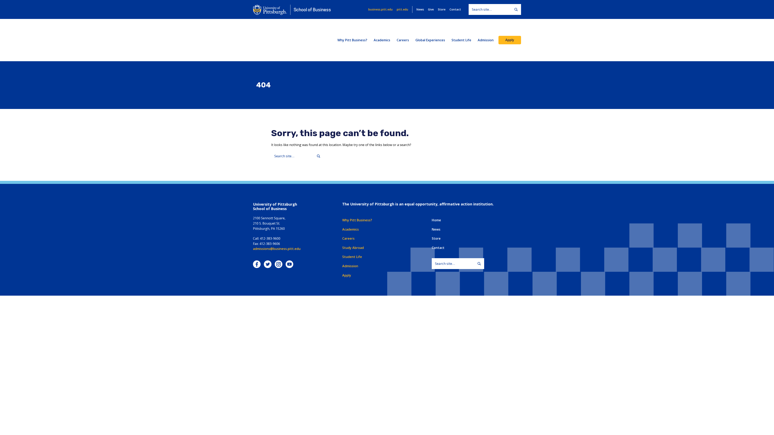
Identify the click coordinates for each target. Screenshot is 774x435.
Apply (509, 40)
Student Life (461, 40)
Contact (455, 9)
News (420, 9)
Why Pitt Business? (352, 40)
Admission (486, 40)
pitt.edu (402, 9)
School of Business (312, 9)
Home (436, 220)
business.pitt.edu (380, 9)
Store (441, 9)
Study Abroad (353, 247)
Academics (382, 40)
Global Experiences (430, 40)
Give (431, 9)
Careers (403, 40)
